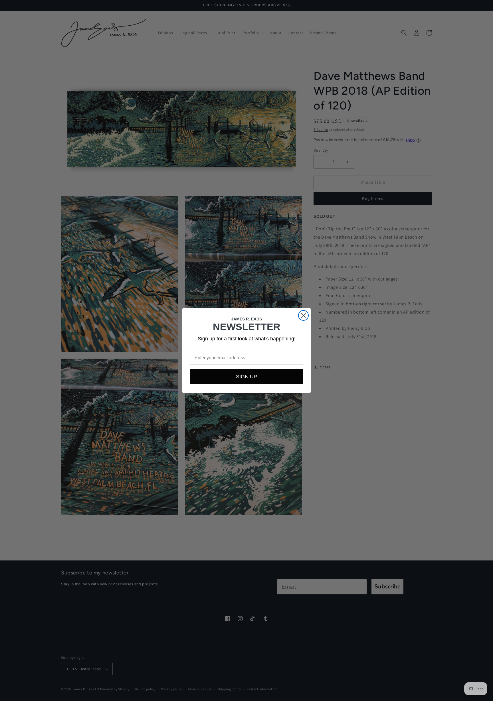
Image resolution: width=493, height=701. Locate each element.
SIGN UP (246, 376)
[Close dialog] (303, 315)
